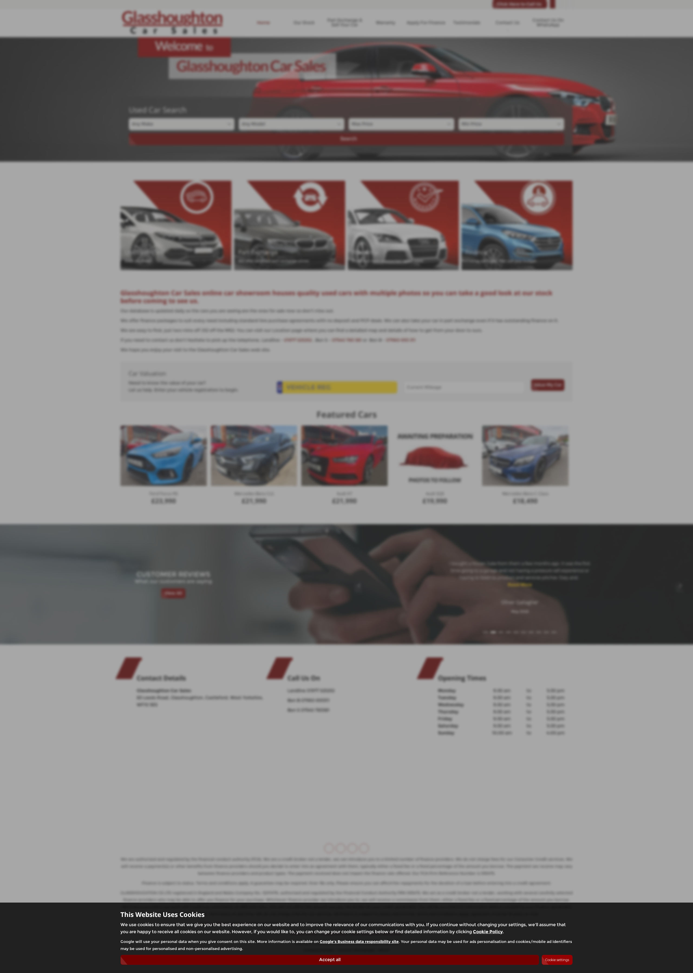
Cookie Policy (488, 931)
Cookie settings (557, 960)
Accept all (330, 959)
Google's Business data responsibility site (359, 941)
